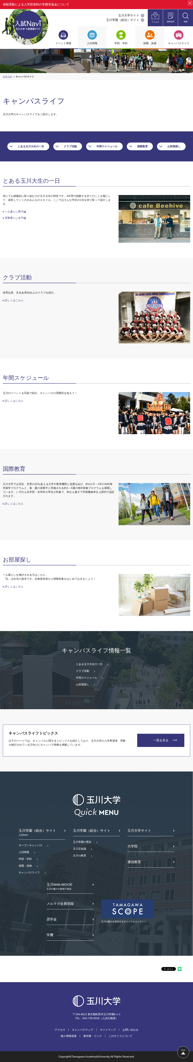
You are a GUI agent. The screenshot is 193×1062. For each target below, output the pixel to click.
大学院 (132, 846)
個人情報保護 (69, 1035)
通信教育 (134, 862)
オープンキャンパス (30, 845)
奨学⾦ (52, 919)
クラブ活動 (70, 146)
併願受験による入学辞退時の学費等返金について (36, 4)
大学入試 (7, 76)
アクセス (60, 1029)
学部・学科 (25, 858)
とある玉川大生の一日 (31, 146)
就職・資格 (25, 865)
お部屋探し (174, 146)
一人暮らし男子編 (15, 211)
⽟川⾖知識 (79, 848)
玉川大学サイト (128, 15)
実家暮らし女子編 (15, 217)
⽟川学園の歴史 (82, 841)
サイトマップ (108, 1029)
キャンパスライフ (29, 872)
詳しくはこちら (14, 300)
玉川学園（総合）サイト (122, 20)
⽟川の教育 (79, 855)
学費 (50, 935)
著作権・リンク (92, 1035)
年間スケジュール (107, 146)
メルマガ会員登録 (60, 904)
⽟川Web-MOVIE (59, 886)
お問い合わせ (130, 1029)
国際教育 (142, 146)
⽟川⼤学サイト (139, 830)
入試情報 (24, 852)
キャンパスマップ (82, 1029)
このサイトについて (120, 1035)
